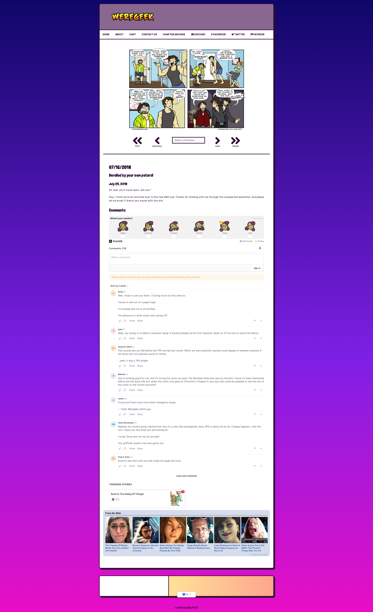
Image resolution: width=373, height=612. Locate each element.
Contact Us (149, 34)
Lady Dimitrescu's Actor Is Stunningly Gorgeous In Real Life (227, 548)
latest (235, 146)
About (119, 34)
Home (106, 34)
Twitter (239, 34)
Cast (132, 34)
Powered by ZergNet (259, 555)
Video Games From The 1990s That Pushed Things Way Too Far (252, 548)
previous (157, 146)
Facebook (219, 34)
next (217, 146)
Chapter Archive (174, 34)
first (137, 146)
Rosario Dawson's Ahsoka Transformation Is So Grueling (146, 548)
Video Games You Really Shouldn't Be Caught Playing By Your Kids (172, 548)
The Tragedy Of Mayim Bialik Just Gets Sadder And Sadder (117, 548)
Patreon (258, 34)
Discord (199, 34)
